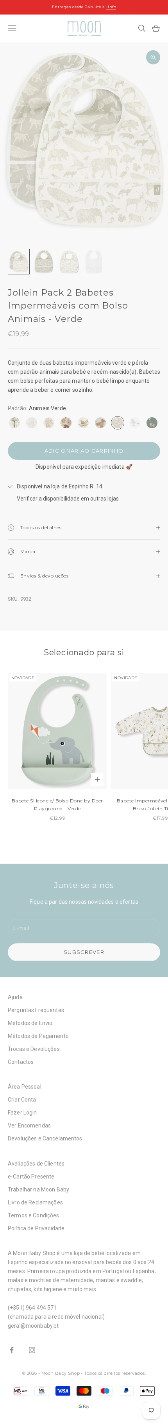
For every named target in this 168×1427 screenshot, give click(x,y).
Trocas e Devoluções (34, 1049)
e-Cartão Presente (31, 1176)
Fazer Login (22, 1112)
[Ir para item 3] (69, 261)
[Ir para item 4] (94, 261)
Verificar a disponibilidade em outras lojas (68, 498)
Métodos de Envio (30, 1023)
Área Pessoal (24, 1086)
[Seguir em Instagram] (32, 1350)
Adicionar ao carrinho (84, 451)
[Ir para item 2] (44, 261)
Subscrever (84, 952)
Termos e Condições (33, 1215)
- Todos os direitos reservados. (113, 1373)
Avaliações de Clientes (36, 1163)
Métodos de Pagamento (38, 1036)
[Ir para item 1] (19, 261)
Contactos (21, 1062)
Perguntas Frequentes (36, 1010)
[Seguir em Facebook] (12, 1350)
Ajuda (15, 997)
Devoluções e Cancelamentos (45, 1138)
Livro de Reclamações (35, 1202)
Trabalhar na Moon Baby (38, 1189)
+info (111, 6)
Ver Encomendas (29, 1125)
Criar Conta (22, 1099)
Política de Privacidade (36, 1228)
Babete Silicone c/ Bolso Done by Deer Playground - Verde (57, 804)
